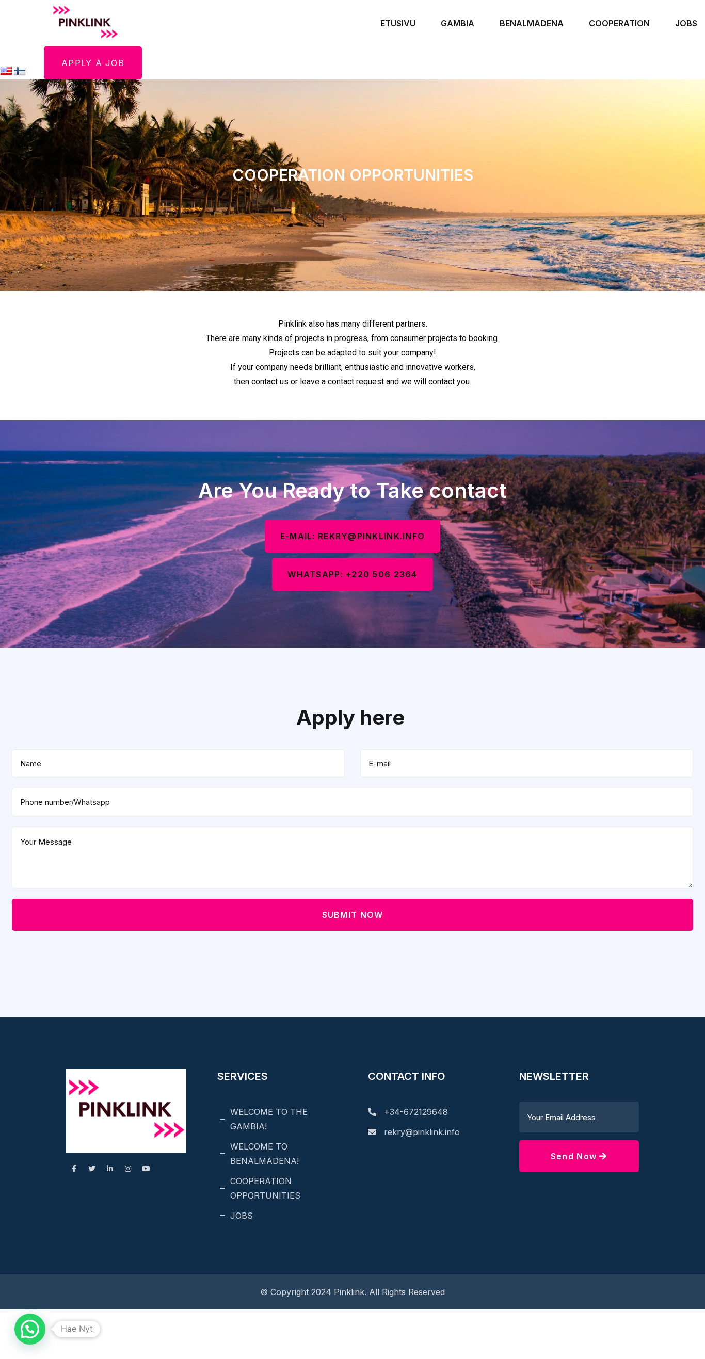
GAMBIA (457, 23)
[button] (29, 1329)
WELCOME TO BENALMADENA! (264, 1153)
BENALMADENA (532, 23)
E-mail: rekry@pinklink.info (352, 536)
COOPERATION (619, 23)
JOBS (686, 23)
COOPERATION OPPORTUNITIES (265, 1188)
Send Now (575, 1156)
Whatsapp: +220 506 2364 (352, 574)
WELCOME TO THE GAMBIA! (269, 1119)
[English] (6, 71)
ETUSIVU (397, 23)
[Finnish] (19, 71)
